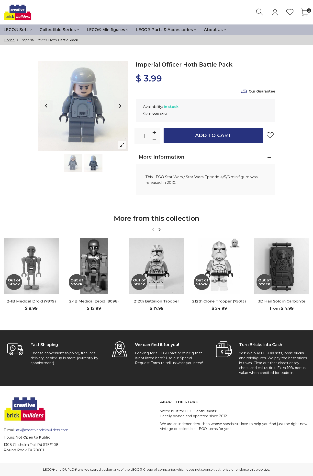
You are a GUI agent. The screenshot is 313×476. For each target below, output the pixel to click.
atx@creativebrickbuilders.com (42, 430)
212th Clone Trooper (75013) (219, 301)
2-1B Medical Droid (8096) (94, 301)
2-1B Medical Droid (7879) (31, 301)
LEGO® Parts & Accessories (164, 29)
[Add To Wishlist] (270, 135)
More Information (161, 157)
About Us (213, 29)
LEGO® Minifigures (106, 29)
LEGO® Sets (16, 29)
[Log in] (275, 12)
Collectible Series (58, 29)
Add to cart (213, 135)
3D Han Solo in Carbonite (281, 301)
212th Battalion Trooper (156, 301)
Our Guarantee (262, 91)
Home (9, 40)
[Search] (260, 12)
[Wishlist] (289, 12)
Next (120, 106)
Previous (46, 106)
